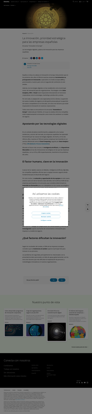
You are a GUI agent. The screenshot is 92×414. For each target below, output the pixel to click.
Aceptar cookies (46, 213)
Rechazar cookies (46, 216)
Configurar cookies (46, 220)
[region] (46, 207)
